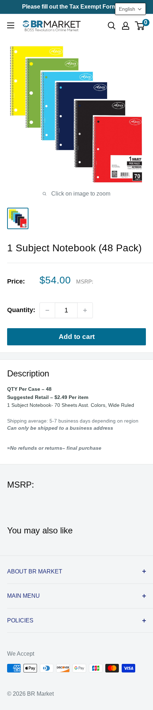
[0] (140, 25)
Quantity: (21, 310)
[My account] (125, 26)
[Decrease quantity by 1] (47, 310)
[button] (130, 9)
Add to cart (77, 336)
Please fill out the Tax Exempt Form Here (76, 7)
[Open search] (112, 26)
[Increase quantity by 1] (85, 310)
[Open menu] (10, 25)
